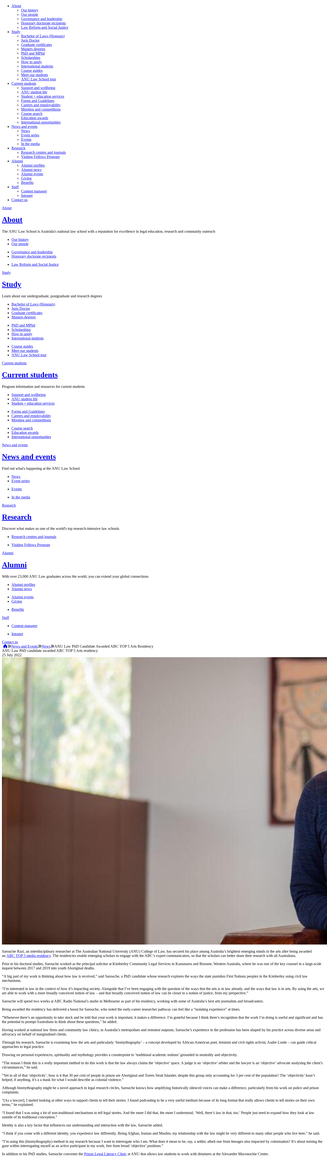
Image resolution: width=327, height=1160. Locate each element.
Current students (23, 83)
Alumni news (31, 170)
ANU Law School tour (38, 79)
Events (26, 139)
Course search (31, 114)
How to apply (31, 62)
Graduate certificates (36, 45)
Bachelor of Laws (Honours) (43, 36)
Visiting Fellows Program (40, 157)
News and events (24, 126)
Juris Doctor (30, 40)
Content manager (34, 191)
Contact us (19, 200)
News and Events (24, 646)
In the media (30, 144)
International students (37, 66)
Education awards (34, 118)
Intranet (27, 195)
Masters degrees (33, 49)
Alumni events (32, 174)
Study (15, 32)
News (25, 131)
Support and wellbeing (38, 88)
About (16, 6)
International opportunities (41, 122)
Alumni (17, 161)
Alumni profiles (33, 165)
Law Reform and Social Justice (44, 27)
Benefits (27, 183)
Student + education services (42, 96)
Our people (29, 14)
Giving (26, 178)
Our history (29, 10)
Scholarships (30, 58)
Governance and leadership (41, 19)
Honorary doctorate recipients (43, 23)
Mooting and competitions (41, 109)
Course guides (32, 70)
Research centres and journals (43, 152)
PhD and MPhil (33, 53)
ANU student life (34, 92)
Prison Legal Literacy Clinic (105, 1154)
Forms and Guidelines (37, 101)
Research (18, 148)
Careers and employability (41, 105)
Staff (15, 187)
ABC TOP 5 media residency (28, 956)
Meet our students (34, 75)
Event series (30, 135)
